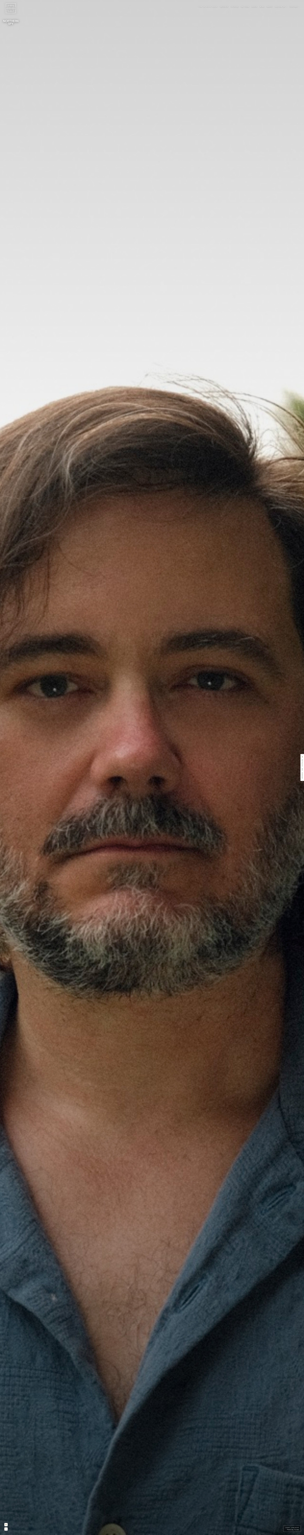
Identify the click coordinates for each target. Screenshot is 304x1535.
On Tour (245, 7)
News (262, 7)
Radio (254, 7)
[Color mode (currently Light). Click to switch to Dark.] (6, 1524)
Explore (295, 7)
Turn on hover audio (207, 6)
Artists (224, 7)
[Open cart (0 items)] (6, 1529)
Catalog (235, 7)
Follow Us (281, 7)
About (270, 7)
